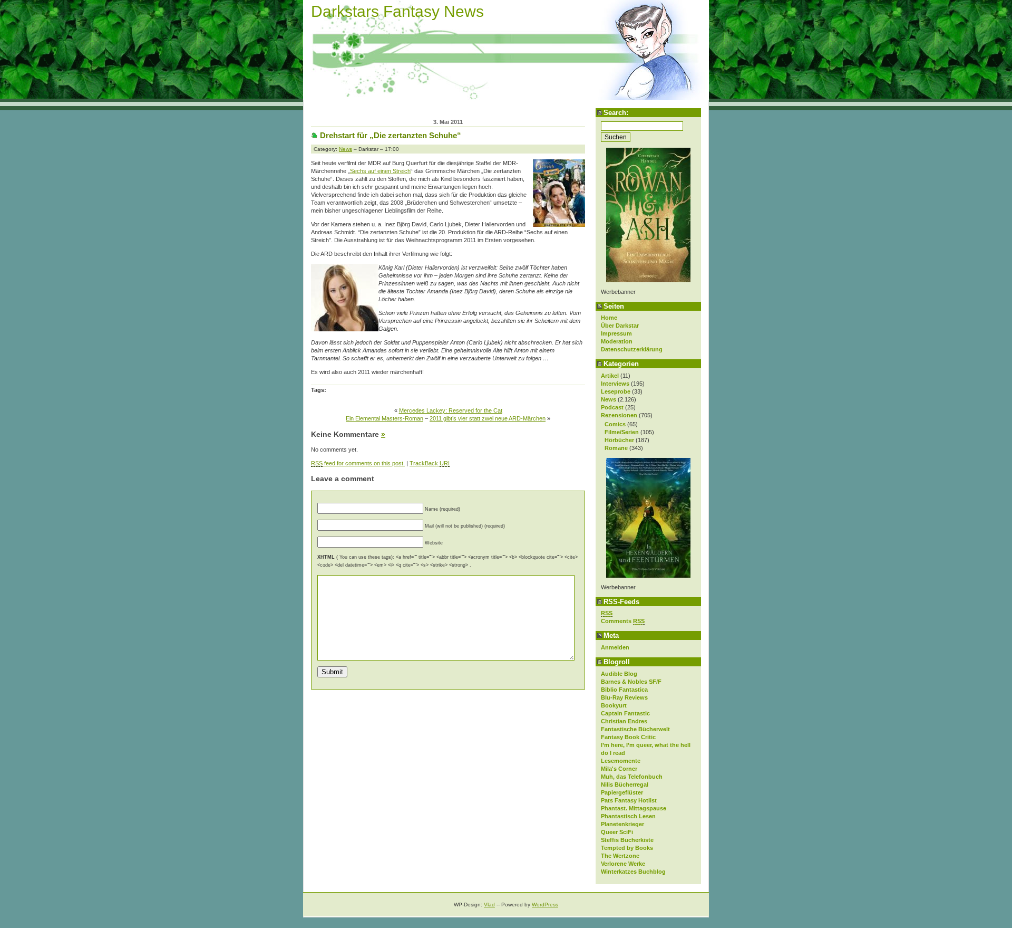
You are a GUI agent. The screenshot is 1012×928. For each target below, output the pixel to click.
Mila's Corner (619, 769)
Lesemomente (620, 761)
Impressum (616, 333)
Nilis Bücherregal (624, 784)
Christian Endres (624, 721)
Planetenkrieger (622, 824)
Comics (615, 424)
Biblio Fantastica (624, 689)
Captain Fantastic (625, 713)
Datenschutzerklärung (632, 349)
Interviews (615, 383)
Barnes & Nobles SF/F (631, 681)
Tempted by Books (627, 848)
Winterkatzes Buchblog (633, 871)
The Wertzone (620, 856)
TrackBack (430, 463)
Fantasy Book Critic (628, 737)
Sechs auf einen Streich (380, 171)
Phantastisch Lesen (628, 816)
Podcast (612, 407)
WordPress (545, 904)
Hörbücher (619, 440)
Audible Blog (619, 674)
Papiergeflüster (622, 792)
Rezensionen (619, 415)
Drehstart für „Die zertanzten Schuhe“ (390, 135)
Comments (623, 621)
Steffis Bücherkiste (627, 840)
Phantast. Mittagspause (633, 808)
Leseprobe (615, 391)
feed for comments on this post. (358, 463)
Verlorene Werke (623, 863)
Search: (616, 113)
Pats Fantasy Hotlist (629, 800)
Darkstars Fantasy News (397, 11)
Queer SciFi (617, 832)
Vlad (489, 904)
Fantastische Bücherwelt (635, 729)
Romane (616, 448)
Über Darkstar (620, 325)
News (608, 399)
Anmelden (615, 647)
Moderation (616, 341)
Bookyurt (614, 705)
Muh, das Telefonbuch (632, 776)
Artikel (610, 375)
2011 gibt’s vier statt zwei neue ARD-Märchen (488, 418)
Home (609, 317)
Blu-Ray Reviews (624, 697)
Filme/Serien (622, 432)
